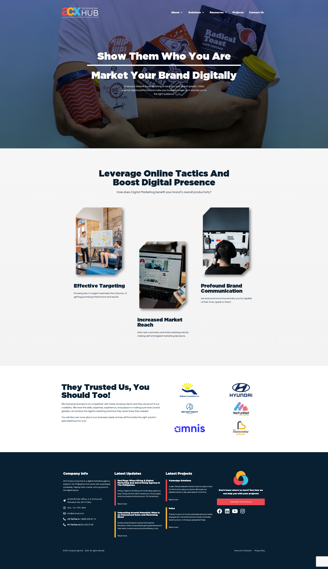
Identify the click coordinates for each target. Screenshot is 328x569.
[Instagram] (242, 511)
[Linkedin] (227, 511)
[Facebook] (219, 511)
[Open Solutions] (203, 12)
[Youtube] (234, 511)
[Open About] (181, 12)
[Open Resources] (225, 12)
